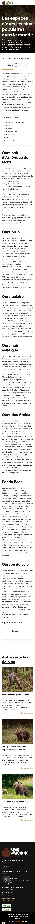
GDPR (26, 916)
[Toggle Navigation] (32, 3)
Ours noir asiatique (10, 132)
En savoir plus (27, 713)
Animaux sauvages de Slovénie (15, 695)
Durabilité (17, 918)
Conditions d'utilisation (21, 914)
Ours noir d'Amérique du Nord (14, 122)
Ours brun (7, 125)
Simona (10, 65)
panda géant (12, 488)
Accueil (4, 58)
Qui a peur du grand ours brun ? (16, 801)
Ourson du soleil (9, 141)
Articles (10, 58)
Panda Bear (8, 138)
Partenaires (11, 914)
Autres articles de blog (15, 659)
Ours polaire (8, 128)
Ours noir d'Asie (25, 400)
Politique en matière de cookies (15, 916)
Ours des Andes (9, 135)
